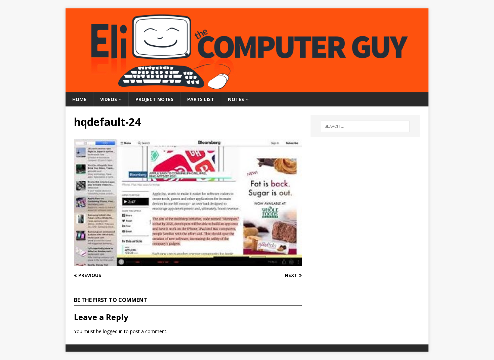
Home (79, 99)
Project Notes (154, 99)
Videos (108, 99)
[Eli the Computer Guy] (247, 88)
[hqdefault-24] (188, 262)
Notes (236, 99)
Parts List (200, 99)
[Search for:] (365, 126)
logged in (113, 331)
